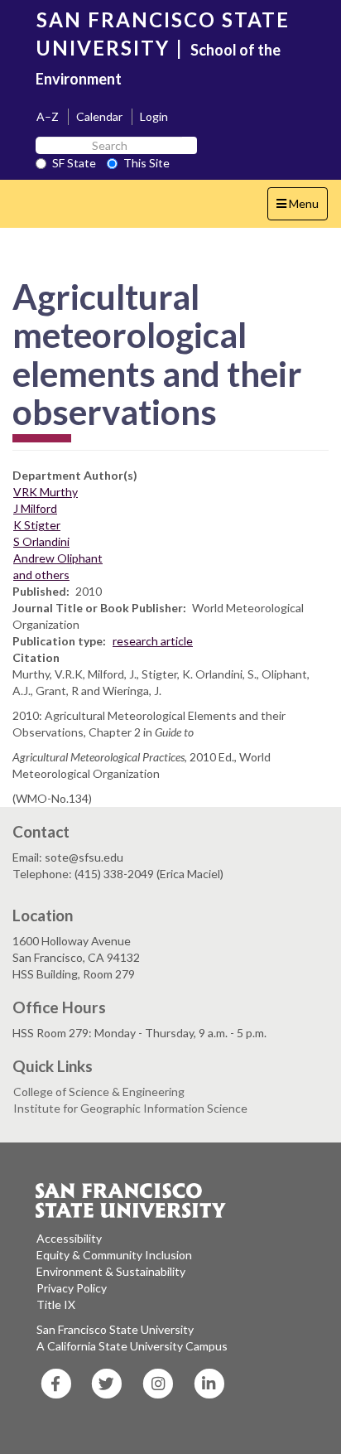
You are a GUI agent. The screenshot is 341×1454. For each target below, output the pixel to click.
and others (41, 575)
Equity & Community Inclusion (114, 1255)
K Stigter (36, 525)
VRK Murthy (45, 492)
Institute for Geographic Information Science (130, 1108)
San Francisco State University (115, 1329)
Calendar (99, 116)
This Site (146, 163)
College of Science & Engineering (99, 1091)
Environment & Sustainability (110, 1271)
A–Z (47, 116)
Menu (302, 208)
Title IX (55, 1304)
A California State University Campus (132, 1346)
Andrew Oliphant (58, 558)
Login (154, 116)
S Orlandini (41, 541)
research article (153, 641)
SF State (74, 163)
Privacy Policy (71, 1288)
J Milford (35, 508)
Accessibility (69, 1238)
